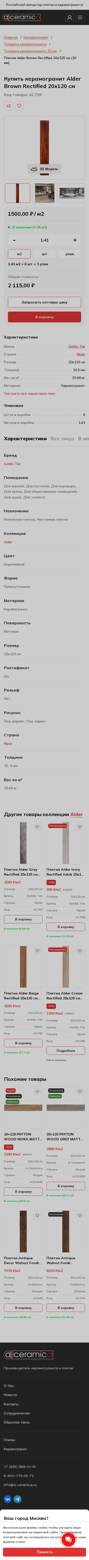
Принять (44, 1552)
